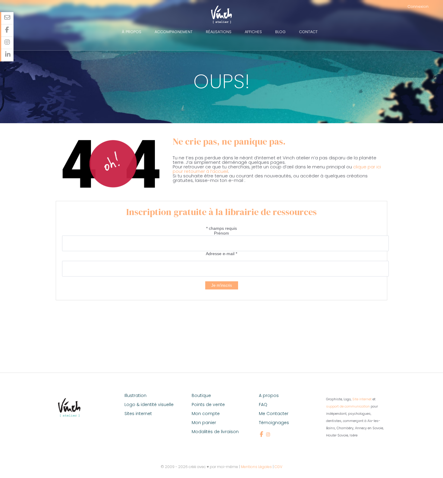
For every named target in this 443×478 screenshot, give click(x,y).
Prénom (221, 233)
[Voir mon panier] (438, 6)
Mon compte (206, 414)
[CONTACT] (7, 18)
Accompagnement (174, 32)
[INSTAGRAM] (7, 43)
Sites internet (138, 414)
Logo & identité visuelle (149, 404)
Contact (308, 32)
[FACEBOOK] (7, 30)
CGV (278, 466)
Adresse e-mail (221, 253)
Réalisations (218, 32)
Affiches (253, 32)
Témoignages (274, 423)
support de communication (348, 406)
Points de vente (208, 404)
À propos (131, 32)
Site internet (362, 399)
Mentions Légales (256, 466)
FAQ (263, 404)
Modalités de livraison (215, 432)
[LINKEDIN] (7, 55)
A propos (269, 395)
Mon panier (204, 423)
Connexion (418, 6)
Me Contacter (273, 414)
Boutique (201, 395)
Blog (280, 32)
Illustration (135, 395)
